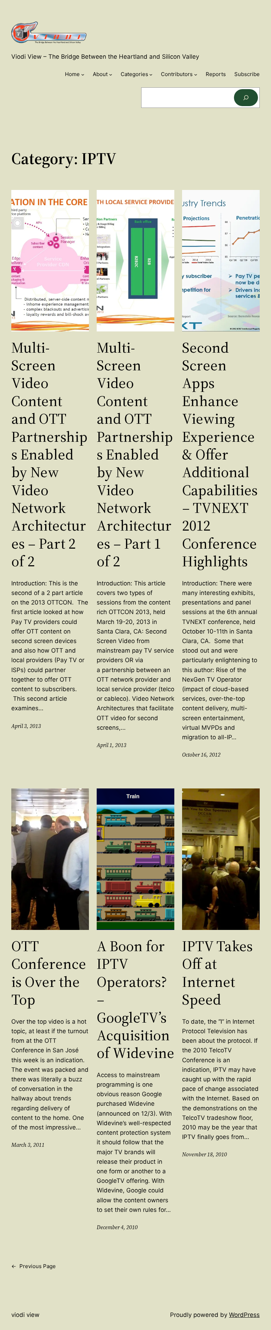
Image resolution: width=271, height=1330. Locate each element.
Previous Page (33, 1266)
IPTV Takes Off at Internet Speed (217, 972)
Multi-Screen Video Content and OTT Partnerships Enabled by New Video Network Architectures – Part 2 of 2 (49, 454)
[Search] (246, 97)
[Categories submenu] (150, 74)
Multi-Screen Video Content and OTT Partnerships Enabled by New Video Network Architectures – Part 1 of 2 (135, 454)
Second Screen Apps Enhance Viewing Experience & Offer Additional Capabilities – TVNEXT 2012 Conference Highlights (220, 454)
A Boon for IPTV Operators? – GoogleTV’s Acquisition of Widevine (135, 999)
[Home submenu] (82, 74)
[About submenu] (110, 74)
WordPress (244, 1314)
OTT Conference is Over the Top (48, 972)
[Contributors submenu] (195, 74)
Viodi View (25, 1314)
